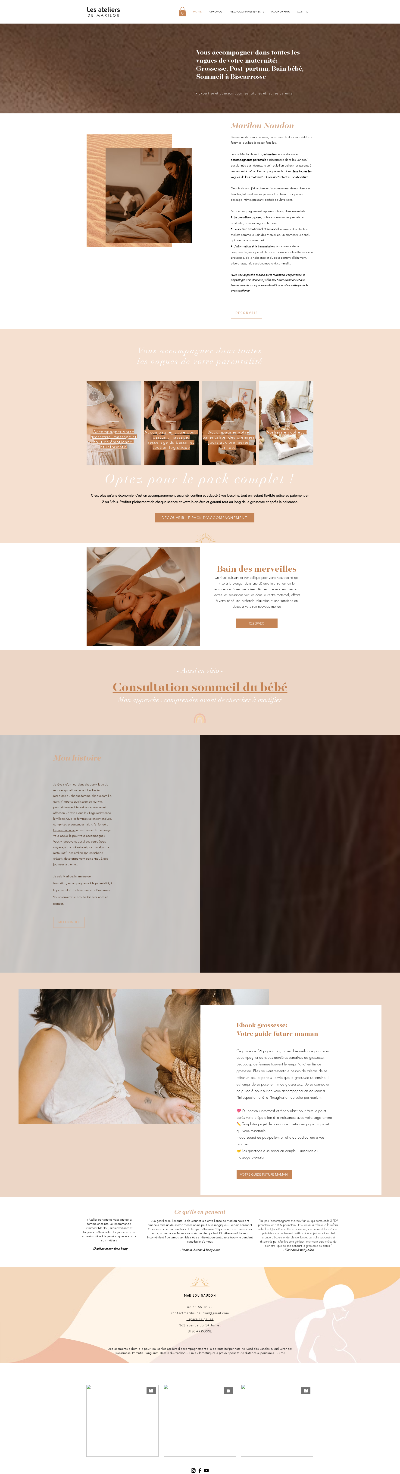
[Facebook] (200, 1471)
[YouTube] (206, 1471)
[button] (182, 11)
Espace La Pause (64, 830)
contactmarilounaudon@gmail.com (200, 1313)
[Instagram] (193, 1471)
